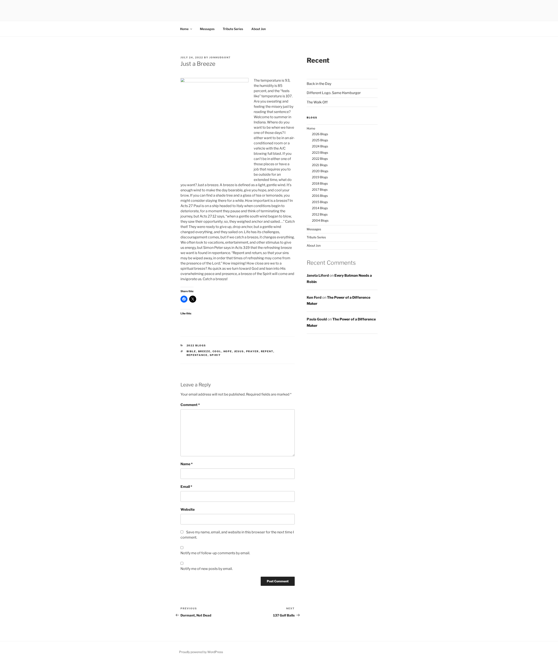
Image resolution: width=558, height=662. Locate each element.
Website (187, 509)
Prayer (252, 351)
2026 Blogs (320, 134)
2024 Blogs (320, 146)
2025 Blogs (320, 140)
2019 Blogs (320, 177)
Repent (267, 351)
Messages (207, 29)
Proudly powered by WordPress (201, 652)
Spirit (215, 355)
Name (186, 464)
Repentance (197, 355)
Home (184, 29)
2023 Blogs (320, 152)
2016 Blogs (320, 195)
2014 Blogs (320, 208)
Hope (227, 351)
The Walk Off (317, 102)
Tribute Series (233, 29)
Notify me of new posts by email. (206, 569)
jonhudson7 (220, 57)
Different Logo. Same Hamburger (334, 93)
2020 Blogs (320, 171)
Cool (217, 351)
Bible (191, 351)
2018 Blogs (320, 183)
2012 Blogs (320, 214)
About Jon (258, 29)
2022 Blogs (196, 345)
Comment (190, 405)
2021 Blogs (320, 165)
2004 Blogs (320, 220)
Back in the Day (319, 84)
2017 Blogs (320, 189)
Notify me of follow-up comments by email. (215, 553)
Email (186, 487)
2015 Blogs (320, 202)
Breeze (204, 351)
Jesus (239, 351)
